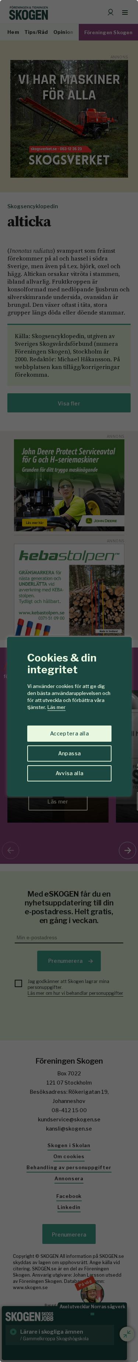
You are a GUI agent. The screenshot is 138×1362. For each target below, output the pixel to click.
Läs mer (56, 707)
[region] (69, 681)
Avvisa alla (70, 773)
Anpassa (69, 753)
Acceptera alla (69, 733)
